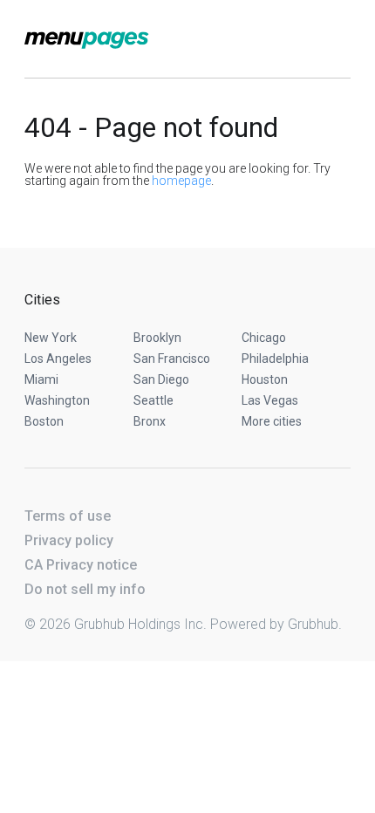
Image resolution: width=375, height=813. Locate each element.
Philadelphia (275, 359)
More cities (272, 421)
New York (50, 338)
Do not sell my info (85, 589)
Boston (44, 421)
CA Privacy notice (80, 565)
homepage (181, 181)
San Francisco (171, 359)
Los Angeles (58, 359)
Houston (265, 379)
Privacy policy (68, 540)
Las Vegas (270, 400)
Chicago (264, 338)
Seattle (153, 400)
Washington (57, 400)
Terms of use (67, 516)
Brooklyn (157, 338)
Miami (41, 379)
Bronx (149, 421)
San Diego (161, 379)
